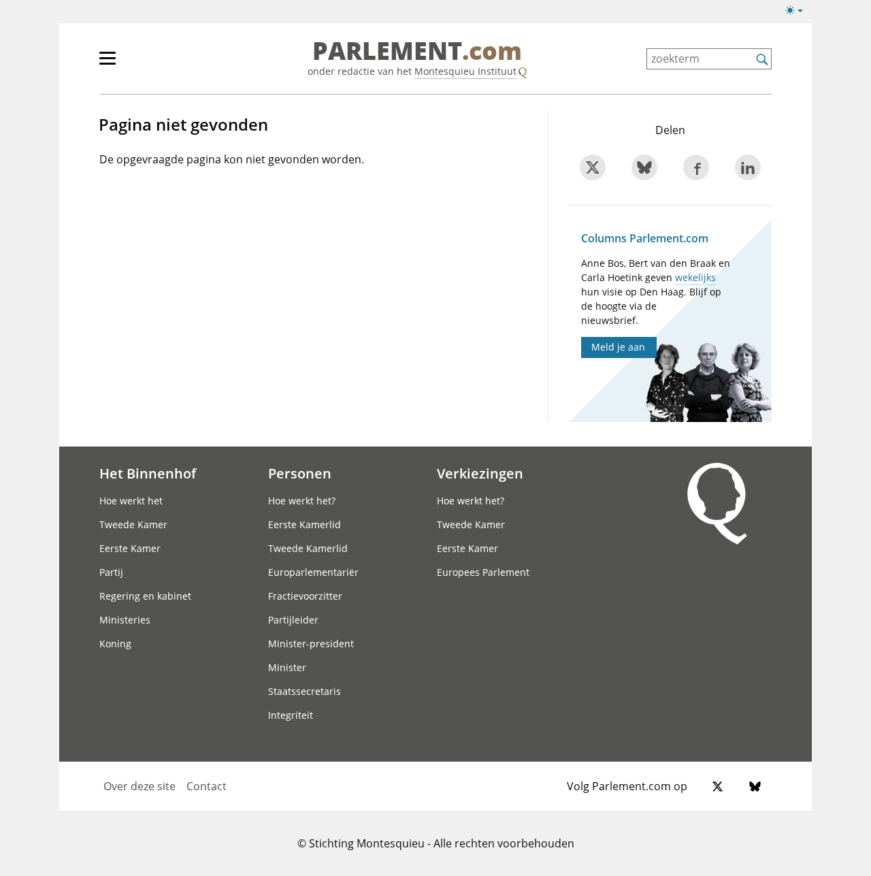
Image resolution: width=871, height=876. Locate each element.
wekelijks (695, 277)
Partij (111, 572)
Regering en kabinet (145, 595)
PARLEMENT (417, 51)
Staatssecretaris (304, 691)
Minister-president (311, 643)
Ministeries (124, 619)
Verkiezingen (480, 473)
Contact (206, 786)
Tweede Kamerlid (308, 548)
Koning (115, 643)
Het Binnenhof (147, 473)
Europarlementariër (313, 572)
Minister (287, 667)
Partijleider (293, 619)
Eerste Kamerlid (304, 524)
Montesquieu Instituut (465, 71)
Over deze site (139, 786)
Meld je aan (618, 346)
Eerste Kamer (130, 548)
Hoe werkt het (131, 500)
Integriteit (290, 715)
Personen (299, 473)
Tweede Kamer (133, 524)
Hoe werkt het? (301, 500)
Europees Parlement (483, 572)
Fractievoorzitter (305, 595)
